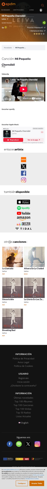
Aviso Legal (23, 362)
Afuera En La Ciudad (34, 268)
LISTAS (31, 10)
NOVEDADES (5, 10)
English (25, 422)
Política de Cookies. (38, 475)
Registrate (23, 378)
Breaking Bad (8, 330)
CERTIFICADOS (18, 10)
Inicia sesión (23, 381)
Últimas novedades (23, 397)
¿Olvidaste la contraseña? (23, 385)
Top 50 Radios (23, 412)
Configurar (22, 483)
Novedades (8, 48)
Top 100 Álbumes (24, 401)
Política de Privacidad (23, 358)
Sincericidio (8, 299)
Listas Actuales (23, 416)
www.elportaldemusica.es (11, 469)
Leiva (4, 19)
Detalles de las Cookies (32, 478)
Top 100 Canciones (23, 405)
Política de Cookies (23, 366)
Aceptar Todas (36, 483)
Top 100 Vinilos (23, 408)
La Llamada (7, 268)
